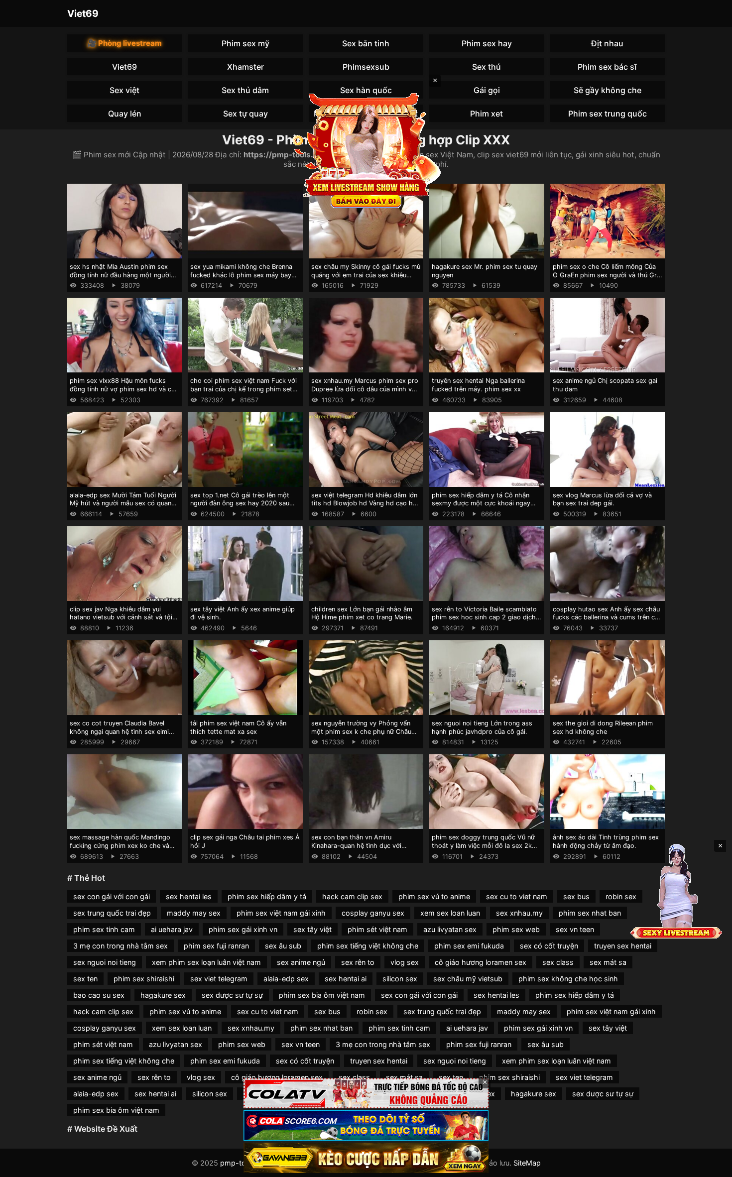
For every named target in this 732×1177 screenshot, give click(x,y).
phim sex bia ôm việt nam (322, 995)
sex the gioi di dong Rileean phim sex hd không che (603, 727)
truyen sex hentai (622, 946)
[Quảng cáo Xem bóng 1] (366, 1093)
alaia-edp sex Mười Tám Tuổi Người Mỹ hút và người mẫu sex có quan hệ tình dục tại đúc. (123, 503)
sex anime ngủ (301, 962)
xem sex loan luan (450, 913)
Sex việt (124, 90)
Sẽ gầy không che (607, 90)
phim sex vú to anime (434, 896)
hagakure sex (163, 995)
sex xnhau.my (519, 913)
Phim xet (486, 113)
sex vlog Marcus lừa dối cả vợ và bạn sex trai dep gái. (602, 499)
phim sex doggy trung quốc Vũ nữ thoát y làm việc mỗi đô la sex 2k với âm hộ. (483, 845)
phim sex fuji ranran (216, 946)
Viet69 (83, 13)
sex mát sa (608, 962)
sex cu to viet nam (516, 896)
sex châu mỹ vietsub (467, 978)
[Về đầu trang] (710, 1165)
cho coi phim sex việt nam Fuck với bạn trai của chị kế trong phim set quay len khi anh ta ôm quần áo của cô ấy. (243, 393)
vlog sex (404, 962)
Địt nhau (607, 43)
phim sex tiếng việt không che (367, 946)
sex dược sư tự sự (232, 995)
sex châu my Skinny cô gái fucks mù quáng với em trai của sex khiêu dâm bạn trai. (365, 275)
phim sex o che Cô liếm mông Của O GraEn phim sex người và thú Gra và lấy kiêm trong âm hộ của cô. (606, 275)
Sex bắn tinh (365, 43)
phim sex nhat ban (590, 913)
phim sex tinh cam (104, 929)
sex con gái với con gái (111, 896)
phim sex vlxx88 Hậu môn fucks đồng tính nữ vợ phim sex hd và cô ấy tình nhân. (122, 389)
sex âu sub (283, 946)
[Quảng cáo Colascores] (366, 1125)
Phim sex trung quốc (607, 113)
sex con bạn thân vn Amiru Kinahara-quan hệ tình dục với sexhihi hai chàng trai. (356, 845)
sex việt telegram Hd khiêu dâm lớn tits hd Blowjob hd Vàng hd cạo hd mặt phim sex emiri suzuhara (364, 503)
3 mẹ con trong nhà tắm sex (120, 946)
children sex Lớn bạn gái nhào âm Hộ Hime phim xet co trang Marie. (362, 613)
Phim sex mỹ (245, 43)
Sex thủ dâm (245, 90)
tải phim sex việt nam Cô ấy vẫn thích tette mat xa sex (238, 727)
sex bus (576, 896)
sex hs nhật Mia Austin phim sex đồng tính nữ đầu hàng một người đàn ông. (120, 275)
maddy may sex (194, 913)
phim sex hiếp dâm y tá (267, 896)
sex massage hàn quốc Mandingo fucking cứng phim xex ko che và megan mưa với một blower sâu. (120, 845)
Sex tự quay (245, 113)
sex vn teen (575, 929)
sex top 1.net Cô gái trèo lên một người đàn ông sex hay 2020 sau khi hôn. (239, 503)
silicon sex (399, 978)
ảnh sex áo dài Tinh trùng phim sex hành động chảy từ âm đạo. (606, 841)
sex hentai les (189, 896)
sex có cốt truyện (549, 946)
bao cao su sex (98, 995)
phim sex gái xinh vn (243, 929)
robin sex (621, 896)
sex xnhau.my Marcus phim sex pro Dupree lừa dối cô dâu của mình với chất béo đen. (364, 389)
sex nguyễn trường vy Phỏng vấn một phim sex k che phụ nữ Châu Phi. (361, 731)
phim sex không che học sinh (568, 978)
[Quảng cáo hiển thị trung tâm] (366, 149)
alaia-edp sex (286, 978)
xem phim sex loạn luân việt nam (206, 962)
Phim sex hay (487, 43)
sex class (558, 962)
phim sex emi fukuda (469, 946)
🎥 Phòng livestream (124, 43)
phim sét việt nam (377, 929)
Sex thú (486, 67)
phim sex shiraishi (144, 978)
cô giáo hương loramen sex (480, 962)
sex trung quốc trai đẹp (112, 913)
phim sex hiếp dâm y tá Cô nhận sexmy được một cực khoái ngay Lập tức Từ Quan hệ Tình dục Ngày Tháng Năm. (484, 507)
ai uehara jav (172, 929)
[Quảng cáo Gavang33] (366, 1158)
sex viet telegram (218, 978)
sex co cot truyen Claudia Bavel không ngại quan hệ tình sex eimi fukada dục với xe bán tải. (119, 731)
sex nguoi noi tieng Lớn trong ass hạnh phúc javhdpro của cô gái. (482, 727)
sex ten (85, 978)
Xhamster (245, 67)
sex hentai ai (345, 978)
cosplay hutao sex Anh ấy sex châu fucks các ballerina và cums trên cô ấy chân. (606, 617)
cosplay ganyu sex (373, 913)
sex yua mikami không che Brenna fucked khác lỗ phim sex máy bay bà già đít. (241, 275)
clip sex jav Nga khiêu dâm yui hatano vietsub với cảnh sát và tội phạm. (121, 617)
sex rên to (357, 962)
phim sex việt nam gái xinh (281, 913)
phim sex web (516, 929)
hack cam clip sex (352, 896)
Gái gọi (487, 90)
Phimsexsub (366, 67)
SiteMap (527, 1163)
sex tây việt (312, 929)
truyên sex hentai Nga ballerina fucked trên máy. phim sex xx (478, 385)
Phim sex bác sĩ (607, 67)
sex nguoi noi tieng (104, 962)
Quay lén (124, 113)
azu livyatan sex (450, 929)
